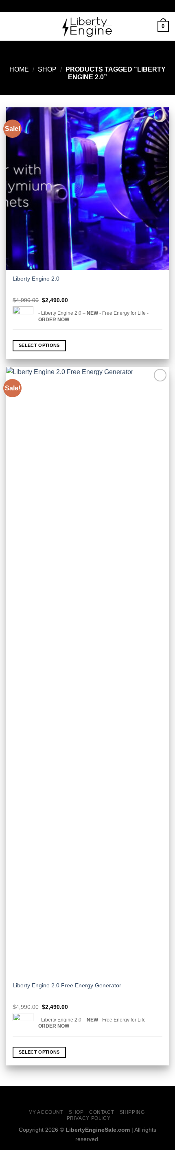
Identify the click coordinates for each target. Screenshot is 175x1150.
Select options (39, 345)
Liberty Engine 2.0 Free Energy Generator (67, 985)
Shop (47, 69)
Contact (101, 1112)
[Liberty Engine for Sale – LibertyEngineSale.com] (87, 26)
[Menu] (11, 26)
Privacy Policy (89, 1118)
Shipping (132, 1112)
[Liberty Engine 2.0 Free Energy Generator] (87, 672)
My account (45, 1112)
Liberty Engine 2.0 (36, 279)
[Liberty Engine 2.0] (87, 188)
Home (19, 69)
